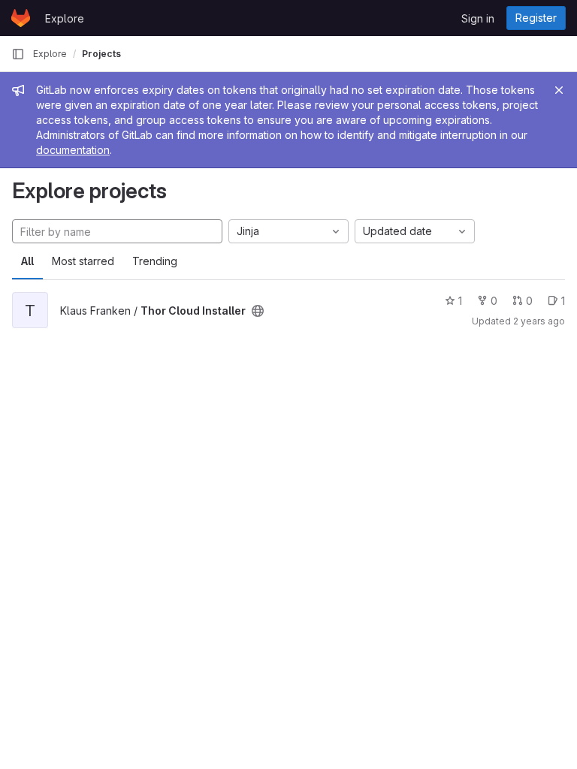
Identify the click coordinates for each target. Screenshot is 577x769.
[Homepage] (20, 18)
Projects (101, 53)
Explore (64, 18)
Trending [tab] (154, 261)
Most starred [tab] (83, 261)
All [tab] (27, 261)
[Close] (559, 90)
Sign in (477, 18)
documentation (73, 149)
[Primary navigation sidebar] (18, 54)
